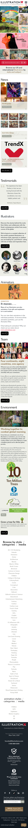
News (4, 80)
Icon (14, 620)
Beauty (14, 562)
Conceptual (14, 585)
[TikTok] (14, 794)
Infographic (14, 625)
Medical (14, 643)
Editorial (14, 592)
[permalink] (25, 109)
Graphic (14, 615)
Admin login (14, 822)
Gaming (14, 611)
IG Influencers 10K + (14, 622)
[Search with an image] (24, 62)
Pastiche (14, 657)
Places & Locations (14, 664)
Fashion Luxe (14, 606)
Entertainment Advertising (14, 599)
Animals (14, 552)
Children (14, 576)
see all (4, 208)
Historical (14, 618)
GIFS (14, 709)
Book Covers (14, 566)
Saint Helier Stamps (8, 133)
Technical (14, 683)
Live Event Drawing (14, 636)
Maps (14, 641)
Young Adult (14, 692)
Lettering (14, 629)
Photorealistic (14, 662)
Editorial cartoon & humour (14, 594)
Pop (14, 667)
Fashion (14, 604)
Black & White (14, 564)
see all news (5, 170)
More (3, 515)
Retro (14, 671)
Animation (14, 555)
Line (14, 634)
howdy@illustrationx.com (14, 741)
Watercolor (14, 688)
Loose (14, 639)
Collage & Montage (14, 578)
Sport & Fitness (14, 676)
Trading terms (6, 820)
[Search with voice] (22, 62)
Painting (14, 653)
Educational (14, 597)
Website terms (23, 818)
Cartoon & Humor (14, 571)
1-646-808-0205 (14, 744)
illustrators (18, 70)
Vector (14, 685)
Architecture (14, 559)
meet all (4, 246)
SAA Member (21, 820)
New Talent (14, 648)
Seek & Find (14, 674)
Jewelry (14, 627)
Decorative (14, 590)
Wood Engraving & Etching (14, 690)
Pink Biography (6, 103)
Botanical (14, 569)
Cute (14, 587)
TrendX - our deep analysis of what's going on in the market (13, 160)
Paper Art (14, 655)
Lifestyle (14, 632)
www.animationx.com (8, 330)
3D (14, 718)
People (14, 660)
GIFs (14, 613)
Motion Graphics (14, 714)
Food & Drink (14, 608)
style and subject (14, 72)
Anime (14, 557)
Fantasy (14, 601)
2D (14, 716)
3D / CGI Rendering (14, 550)
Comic (14, 583)
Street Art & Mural (14, 681)
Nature (14, 646)
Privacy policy (14, 820)
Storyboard (14, 678)
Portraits (14, 669)
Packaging (14, 650)
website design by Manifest (7, 825)
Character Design (14, 573)
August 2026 (14, 808)
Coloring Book (14, 580)
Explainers (14, 711)
